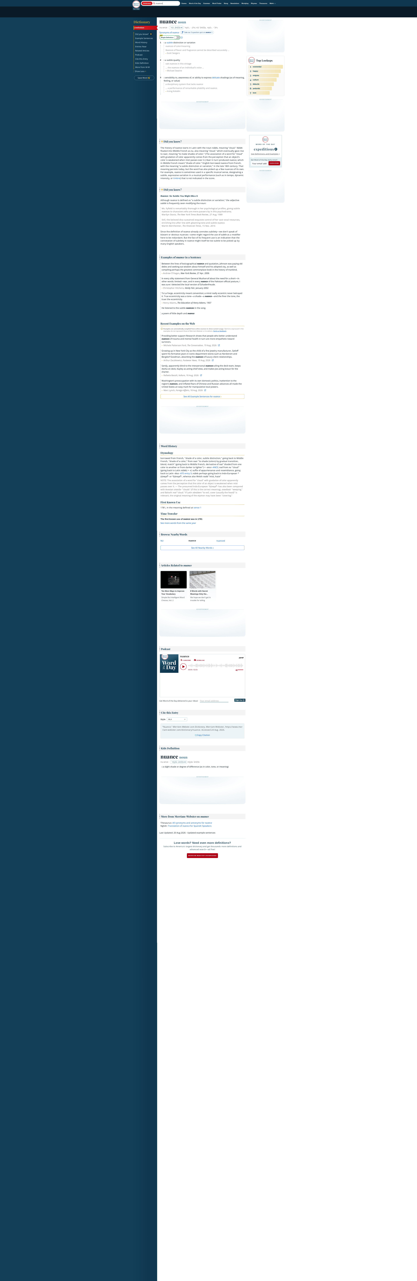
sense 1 (197, 507)
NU (162, 540)
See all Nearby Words (201, 547)
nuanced (220, 540)
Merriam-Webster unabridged (202, 855)
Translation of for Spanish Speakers (190, 825)
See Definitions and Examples (264, 154)
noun (182, 22)
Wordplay (245, 3)
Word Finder (216, 3)
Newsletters (234, 3)
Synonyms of (169, 32)
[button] (273, 3)
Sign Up (238, 700)
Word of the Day (195, 3)
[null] (275, 149)
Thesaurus (263, 3)
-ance (215, 467)
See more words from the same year (178, 523)
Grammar (206, 3)
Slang (226, 3)
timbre (176, 178)
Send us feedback (219, 331)
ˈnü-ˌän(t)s (175, 27)
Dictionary (142, 22)
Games (184, 3)
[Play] (183, 666)
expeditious (264, 149)
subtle (170, 42)
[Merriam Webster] (265, 139)
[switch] (169, 37)
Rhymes (254, 3)
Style (163, 719)
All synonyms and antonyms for (192, 822)
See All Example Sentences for (202, 396)
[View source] (219, 345)
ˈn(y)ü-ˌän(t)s (177, 761)
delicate (216, 77)
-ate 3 (186, 473)
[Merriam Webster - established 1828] (136, 2)
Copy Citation (203, 735)
